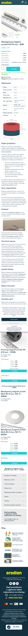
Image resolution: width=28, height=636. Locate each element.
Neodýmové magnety (10, 475)
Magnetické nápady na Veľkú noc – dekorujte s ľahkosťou (17, 533)
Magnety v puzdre (9, 479)
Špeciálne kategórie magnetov (12, 505)
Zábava (6, 496)
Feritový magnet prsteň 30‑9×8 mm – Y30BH (14, 386)
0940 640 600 (9, 521)
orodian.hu (7, 621)
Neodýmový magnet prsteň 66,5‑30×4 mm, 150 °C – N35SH (14, 469)
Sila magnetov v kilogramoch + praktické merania (16, 555)
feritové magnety (6, 151)
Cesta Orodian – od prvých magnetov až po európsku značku (17, 550)
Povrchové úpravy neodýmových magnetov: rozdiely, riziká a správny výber (17, 539)
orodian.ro (21, 621)
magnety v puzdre (13, 236)
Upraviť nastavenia (14, 323)
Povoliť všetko (14, 319)
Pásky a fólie (7, 488)
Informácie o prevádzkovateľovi (14, 330)
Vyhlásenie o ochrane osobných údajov (14, 328)
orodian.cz (14, 621)
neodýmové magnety (14, 212)
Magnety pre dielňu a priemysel (13, 492)
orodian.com (15, 620)
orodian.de (23, 620)
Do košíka (14, 69)
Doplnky (6, 501)
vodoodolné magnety (7, 266)
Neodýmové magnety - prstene (15, 79)
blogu (12, 290)
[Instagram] (17, 584)
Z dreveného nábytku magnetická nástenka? (17, 561)
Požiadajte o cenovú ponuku (19, 62)
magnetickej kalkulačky (8, 296)
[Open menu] (26, 2)
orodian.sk (8, 620)
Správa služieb (14, 326)
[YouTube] (14, 584)
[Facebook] (11, 584)
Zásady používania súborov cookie (14, 327)
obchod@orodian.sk (11, 519)
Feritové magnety (9, 484)
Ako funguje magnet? (17, 544)
